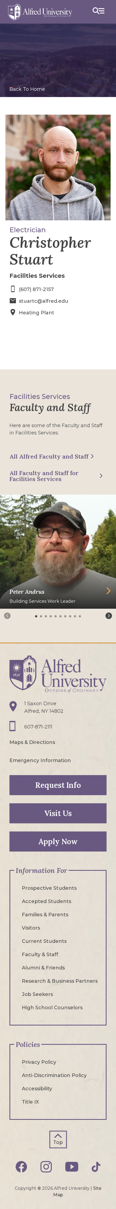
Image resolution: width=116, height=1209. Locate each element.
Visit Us (58, 813)
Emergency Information (40, 760)
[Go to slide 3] (46, 616)
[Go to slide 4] (51, 616)
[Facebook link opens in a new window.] (21, 1167)
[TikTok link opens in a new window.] (96, 1167)
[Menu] (98, 11)
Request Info (58, 785)
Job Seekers (37, 994)
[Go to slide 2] (41, 616)
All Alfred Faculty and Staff (48, 456)
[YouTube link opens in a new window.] (72, 1167)
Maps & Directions (32, 742)
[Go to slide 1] (36, 616)
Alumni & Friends (43, 968)
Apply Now (58, 841)
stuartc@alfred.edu (43, 301)
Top (58, 1142)
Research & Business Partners (60, 981)
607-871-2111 (38, 727)
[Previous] (7, 615)
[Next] (108, 615)
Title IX (30, 1102)
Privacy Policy (39, 1062)
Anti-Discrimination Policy (54, 1075)
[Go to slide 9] (75, 616)
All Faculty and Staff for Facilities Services (44, 476)
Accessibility (37, 1089)
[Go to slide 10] (80, 616)
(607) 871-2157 (36, 289)
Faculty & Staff (40, 954)
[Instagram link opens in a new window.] (46, 1167)
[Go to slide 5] (56, 616)
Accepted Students (46, 901)
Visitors (31, 928)
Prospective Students (49, 888)
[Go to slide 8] (70, 616)
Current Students (44, 941)
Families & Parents (45, 915)
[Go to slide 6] (61, 616)
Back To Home (27, 89)
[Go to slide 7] (65, 616)
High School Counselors (52, 1008)
